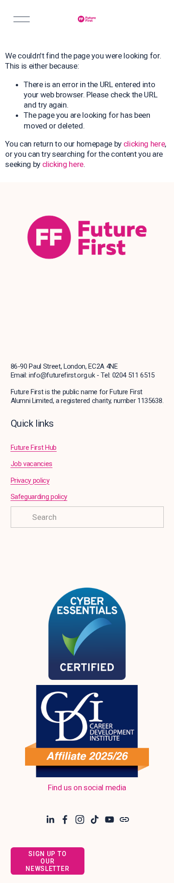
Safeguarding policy (39, 497)
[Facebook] (65, 819)
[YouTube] (109, 819)
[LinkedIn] (50, 819)
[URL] (124, 819)
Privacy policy (30, 480)
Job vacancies (32, 464)
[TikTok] (94, 819)
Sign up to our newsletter (47, 861)
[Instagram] (79, 819)
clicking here (144, 143)
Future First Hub (34, 447)
